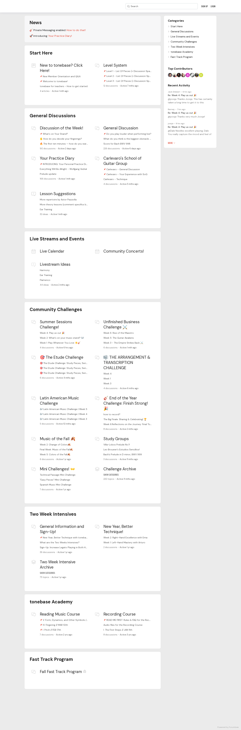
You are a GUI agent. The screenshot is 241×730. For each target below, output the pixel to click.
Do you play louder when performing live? (128, 133)
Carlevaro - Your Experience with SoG (126, 174)
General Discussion (120, 128)
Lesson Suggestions (58, 193)
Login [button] (213, 6)
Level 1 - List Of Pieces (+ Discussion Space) (130, 71)
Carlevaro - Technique (115, 179)
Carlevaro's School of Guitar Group (122, 161)
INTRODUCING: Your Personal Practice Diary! (66, 164)
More (170, 143)
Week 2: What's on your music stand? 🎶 (62, 337)
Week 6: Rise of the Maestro (118, 332)
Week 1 (107, 378)
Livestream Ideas (55, 264)
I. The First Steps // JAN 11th (117, 629)
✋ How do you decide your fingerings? (61, 138)
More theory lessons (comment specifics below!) (66, 204)
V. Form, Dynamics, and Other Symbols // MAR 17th (70, 619)
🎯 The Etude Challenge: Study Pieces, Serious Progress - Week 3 (75, 372)
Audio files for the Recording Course (122, 624)
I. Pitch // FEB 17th (52, 629)
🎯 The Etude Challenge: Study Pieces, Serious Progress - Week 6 (75, 363)
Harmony (45, 270)
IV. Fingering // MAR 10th (55, 624)
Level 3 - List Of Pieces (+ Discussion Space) (130, 80)
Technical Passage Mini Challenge (57, 474)
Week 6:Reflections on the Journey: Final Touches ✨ (131, 424)
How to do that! (76, 30)
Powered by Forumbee (228, 727)
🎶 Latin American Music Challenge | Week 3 (63, 418)
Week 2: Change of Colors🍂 (55, 444)
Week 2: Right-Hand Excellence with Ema (125, 537)
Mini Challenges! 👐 (57, 469)
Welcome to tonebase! (55, 81)
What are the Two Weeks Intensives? (60, 542)
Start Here (41, 53)
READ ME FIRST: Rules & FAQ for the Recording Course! (135, 619)
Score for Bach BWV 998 (116, 143)
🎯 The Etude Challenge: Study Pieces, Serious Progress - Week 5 (75, 368)
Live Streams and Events (57, 239)
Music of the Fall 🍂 (57, 438)
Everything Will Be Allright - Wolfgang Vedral (63, 169)
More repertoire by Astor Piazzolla (58, 199)
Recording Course (119, 614)
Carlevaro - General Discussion (123, 169)
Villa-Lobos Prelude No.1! (116, 444)
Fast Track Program (51, 659)
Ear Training (46, 209)
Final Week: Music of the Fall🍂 (56, 449)
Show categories (111, 474)
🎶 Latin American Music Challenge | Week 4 (63, 414)
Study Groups (116, 438)
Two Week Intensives (53, 514)
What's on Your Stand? (55, 133)
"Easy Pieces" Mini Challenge (55, 479)
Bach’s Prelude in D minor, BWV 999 (122, 454)
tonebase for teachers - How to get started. (64, 86)
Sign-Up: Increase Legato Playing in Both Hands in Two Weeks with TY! (77, 547)
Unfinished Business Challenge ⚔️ (121, 324)
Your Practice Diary (57, 158)
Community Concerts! (123, 251)
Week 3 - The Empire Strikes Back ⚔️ (123, 342)
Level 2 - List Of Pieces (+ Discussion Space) (130, 76)
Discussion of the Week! (61, 128)
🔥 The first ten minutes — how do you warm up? (66, 143)
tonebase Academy (51, 602)
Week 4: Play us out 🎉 (52, 332)
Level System (115, 65)
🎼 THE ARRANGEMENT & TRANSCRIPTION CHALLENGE (126, 362)
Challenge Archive (119, 469)
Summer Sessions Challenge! (56, 324)
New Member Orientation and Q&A (61, 76)
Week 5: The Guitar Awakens (118, 337)
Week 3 (107, 383)
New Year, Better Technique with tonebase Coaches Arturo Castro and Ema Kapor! (87, 537)
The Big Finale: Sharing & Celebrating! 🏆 (125, 419)
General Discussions (53, 116)
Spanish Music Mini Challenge (55, 484)
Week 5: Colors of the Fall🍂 (55, 454)
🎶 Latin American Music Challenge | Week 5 (63, 409)
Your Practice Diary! (60, 36)
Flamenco (45, 280)
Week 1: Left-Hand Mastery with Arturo (124, 542)
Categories (176, 21)
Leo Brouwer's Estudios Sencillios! (121, 449)
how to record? (111, 414)
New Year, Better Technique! (118, 529)
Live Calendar (52, 251)
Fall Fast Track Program (61, 671)
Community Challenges (56, 309)
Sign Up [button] (204, 6)
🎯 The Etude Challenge (61, 357)
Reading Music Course (60, 614)
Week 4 (107, 373)
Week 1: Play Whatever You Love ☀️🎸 (60, 342)
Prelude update (48, 173)
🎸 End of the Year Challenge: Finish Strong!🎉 (125, 403)
